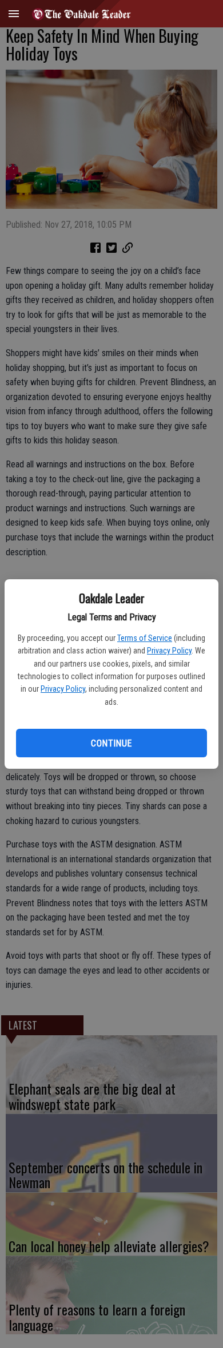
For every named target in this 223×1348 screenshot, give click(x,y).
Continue (111, 743)
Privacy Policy (169, 650)
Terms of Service (144, 638)
